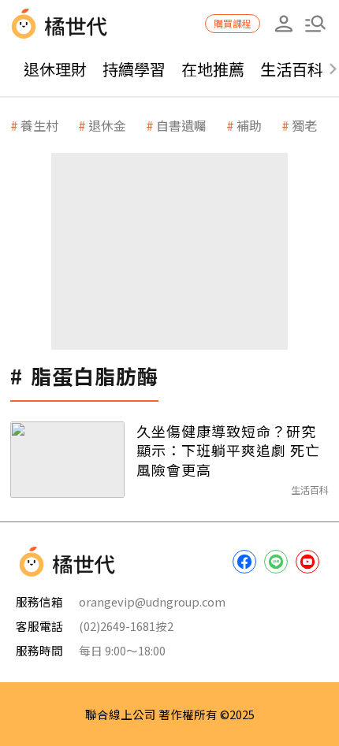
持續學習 (134, 69)
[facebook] (244, 561)
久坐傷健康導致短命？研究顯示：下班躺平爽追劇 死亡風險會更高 (228, 450)
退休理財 (55, 69)
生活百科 (291, 69)
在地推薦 (212, 69)
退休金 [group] (107, 125)
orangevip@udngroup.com (152, 601)
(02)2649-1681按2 (126, 626)
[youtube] (307, 561)
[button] (315, 23)
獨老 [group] (304, 125)
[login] (284, 23)
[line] (276, 561)
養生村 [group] (39, 125)
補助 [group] (249, 125)
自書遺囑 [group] (181, 125)
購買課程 (232, 23)
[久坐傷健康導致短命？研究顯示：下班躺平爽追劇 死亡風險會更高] (67, 459)
